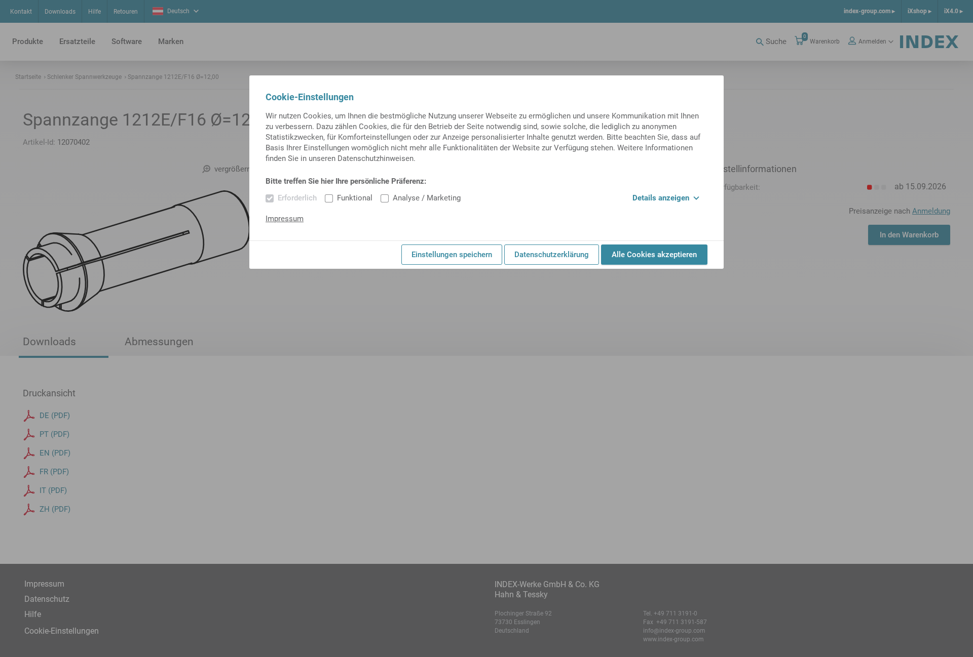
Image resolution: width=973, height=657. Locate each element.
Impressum (285, 218)
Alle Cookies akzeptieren (654, 254)
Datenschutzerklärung (551, 254)
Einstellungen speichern (451, 254)
